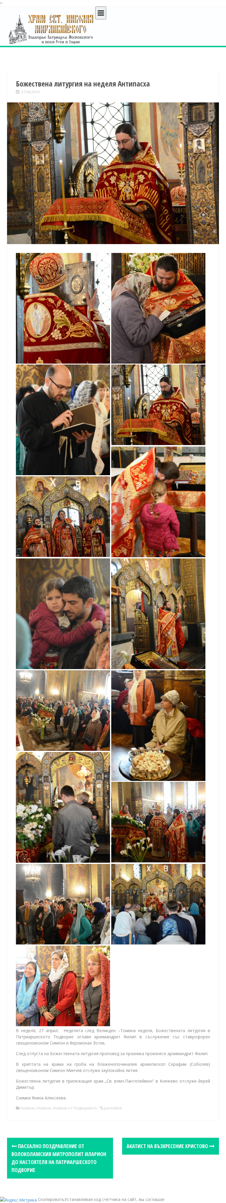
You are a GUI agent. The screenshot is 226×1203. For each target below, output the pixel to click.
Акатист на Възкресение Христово (168, 1146)
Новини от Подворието (75, 1108)
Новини (27, 1108)
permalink (112, 1108)
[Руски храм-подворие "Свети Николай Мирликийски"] (51, 29)
